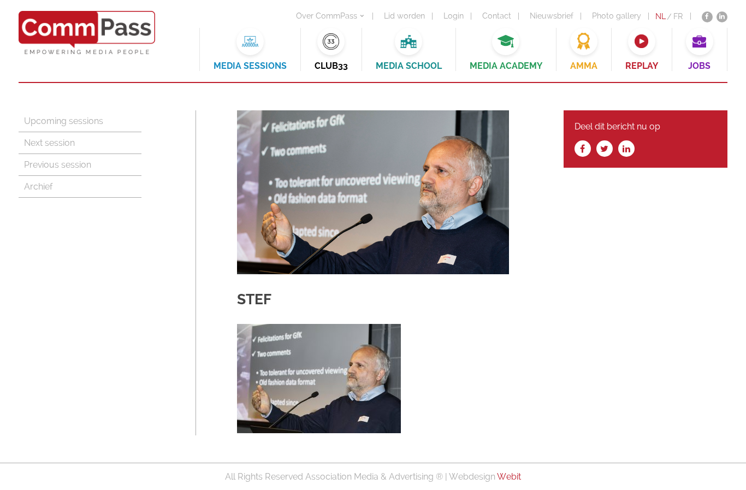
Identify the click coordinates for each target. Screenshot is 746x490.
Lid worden (404, 15)
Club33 (331, 66)
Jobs (699, 66)
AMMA (583, 66)
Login (453, 15)
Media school (409, 66)
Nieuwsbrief (551, 15)
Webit (509, 476)
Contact (496, 15)
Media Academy (506, 66)
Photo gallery (616, 15)
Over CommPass (326, 15)
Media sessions (250, 66)
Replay (641, 66)
